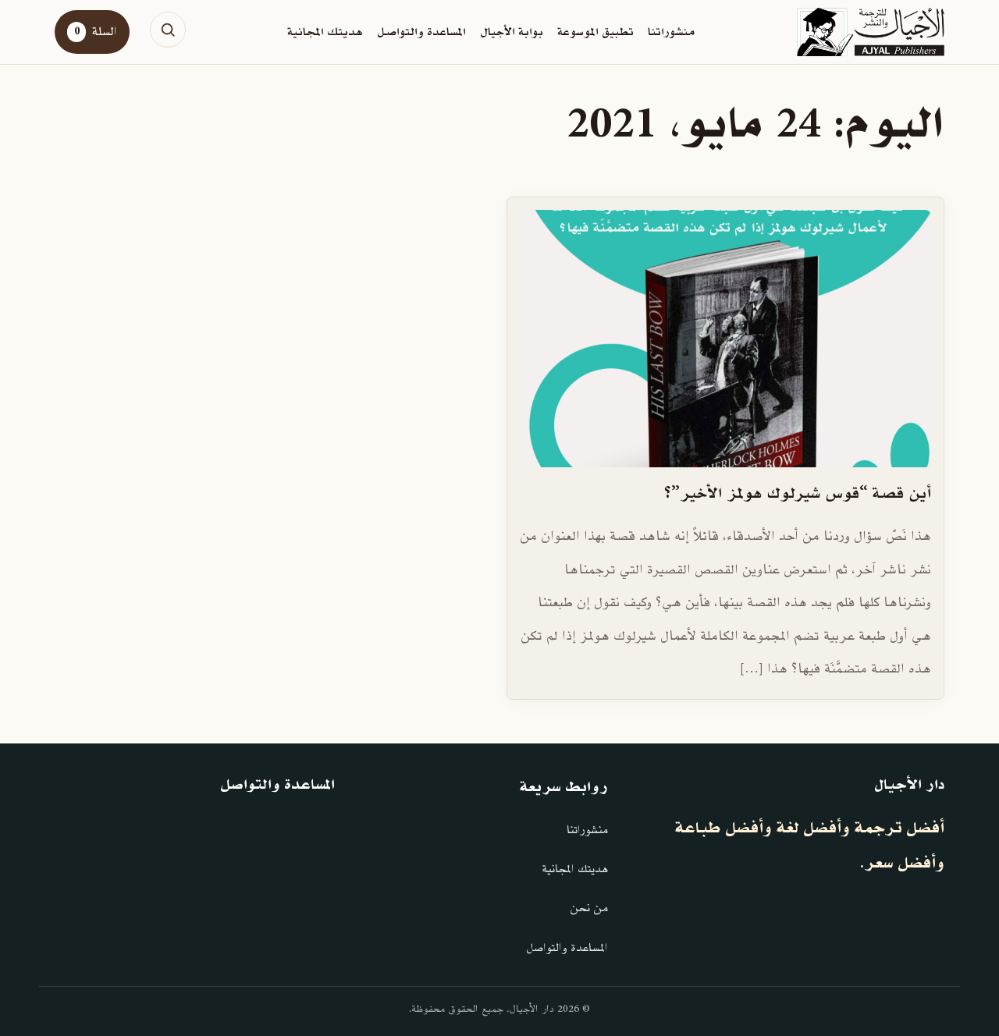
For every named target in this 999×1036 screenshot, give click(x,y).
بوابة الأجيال (511, 32)
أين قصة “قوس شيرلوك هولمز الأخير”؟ (797, 494)
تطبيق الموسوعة (595, 32)
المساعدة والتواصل (421, 32)
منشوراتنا (671, 32)
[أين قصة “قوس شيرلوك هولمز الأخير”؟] (725, 338)
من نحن (589, 908)
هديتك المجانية (325, 32)
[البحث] (168, 30)
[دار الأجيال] (870, 32)
